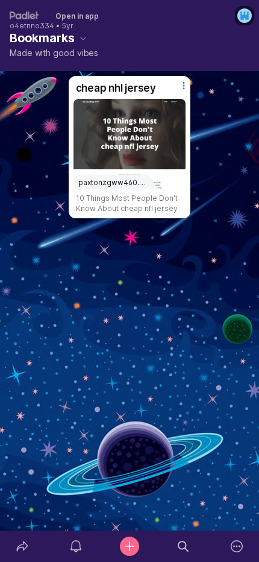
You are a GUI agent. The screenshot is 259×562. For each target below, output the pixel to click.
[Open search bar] (183, 546)
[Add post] (129, 546)
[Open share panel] (22, 546)
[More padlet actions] (237, 546)
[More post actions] (175, 90)
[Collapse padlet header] (83, 38)
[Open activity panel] (75, 546)
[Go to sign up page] (244, 15)
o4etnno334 (32, 26)
